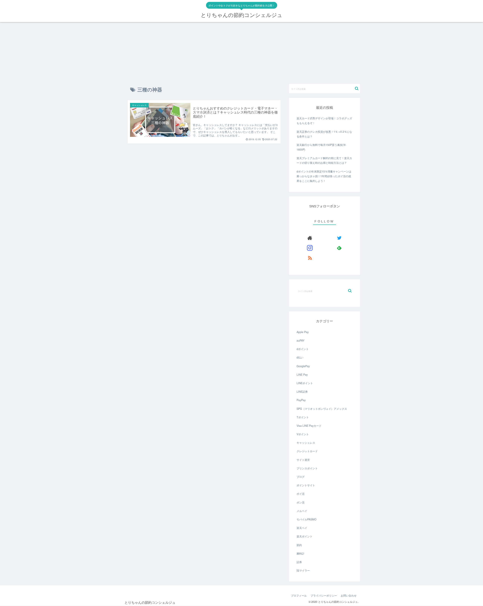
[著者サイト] (310, 238)
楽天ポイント (304, 536)
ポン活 (301, 502)
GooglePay (303, 366)
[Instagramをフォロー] (310, 248)
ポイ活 (301, 494)
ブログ (301, 477)
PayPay (301, 400)
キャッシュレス (306, 442)
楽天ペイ (302, 528)
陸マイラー (303, 570)
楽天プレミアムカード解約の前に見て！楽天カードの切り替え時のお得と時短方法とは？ (324, 160)
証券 (299, 562)
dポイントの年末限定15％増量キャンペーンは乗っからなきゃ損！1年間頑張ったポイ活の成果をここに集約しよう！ (324, 176)
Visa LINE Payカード (309, 425)
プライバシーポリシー (324, 595)
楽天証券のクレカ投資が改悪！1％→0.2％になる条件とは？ (324, 134)
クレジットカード (307, 451)
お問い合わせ (349, 595)
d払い (300, 357)
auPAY (300, 340)
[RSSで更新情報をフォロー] (310, 258)
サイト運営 (303, 460)
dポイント (303, 349)
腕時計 (301, 553)
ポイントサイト (306, 485)
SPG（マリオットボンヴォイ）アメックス (322, 409)
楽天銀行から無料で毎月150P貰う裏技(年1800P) (321, 147)
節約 (299, 545)
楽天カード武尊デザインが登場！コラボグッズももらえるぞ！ (324, 120)
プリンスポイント (307, 468)
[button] (356, 88)
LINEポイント (305, 383)
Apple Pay (303, 332)
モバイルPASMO (306, 519)
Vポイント (303, 434)
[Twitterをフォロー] (339, 238)
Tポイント (303, 417)
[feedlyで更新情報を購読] (339, 248)
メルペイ (302, 511)
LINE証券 (302, 391)
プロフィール (299, 595)
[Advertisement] (241, 53)
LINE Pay (302, 374)
